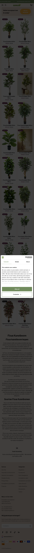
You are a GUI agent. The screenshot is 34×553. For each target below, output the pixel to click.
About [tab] (28, 261)
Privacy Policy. (17, 283)
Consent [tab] (6, 261)
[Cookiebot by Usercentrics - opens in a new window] (25, 257)
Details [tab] (17, 261)
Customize (16, 294)
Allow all (17, 289)
